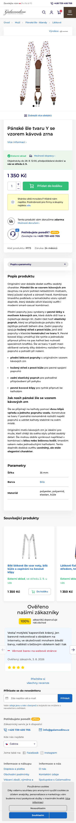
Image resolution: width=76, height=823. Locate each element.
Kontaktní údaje (49, 774)
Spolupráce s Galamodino (54, 779)
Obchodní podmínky (16, 774)
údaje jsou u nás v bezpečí (23, 705)
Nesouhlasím (38, 808)
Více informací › (17, 142)
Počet (12, 186)
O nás (42, 768)
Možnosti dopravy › (44, 155)
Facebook (33, 752)
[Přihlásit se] (51, 12)
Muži (17, 22)
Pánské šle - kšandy (36, 22)
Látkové (56, 22)
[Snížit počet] (18, 188)
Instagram (50, 752)
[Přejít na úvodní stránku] (15, 12)
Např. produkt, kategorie (27, 34)
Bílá (42, 481)
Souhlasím (38, 815)
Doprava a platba (14, 768)
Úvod (7, 22)
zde (28, 205)
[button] (44, 12)
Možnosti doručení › (29, 223)
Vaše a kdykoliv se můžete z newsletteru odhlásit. (32, 706)
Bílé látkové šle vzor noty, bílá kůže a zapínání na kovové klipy (28, 569)
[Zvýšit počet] (18, 184)
